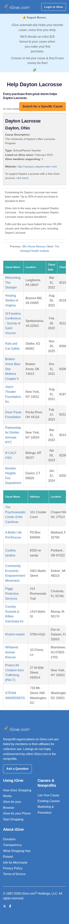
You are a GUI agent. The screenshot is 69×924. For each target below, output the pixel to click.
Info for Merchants (15, 862)
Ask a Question (17, 768)
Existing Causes (49, 801)
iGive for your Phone (17, 813)
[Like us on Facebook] (10, 906)
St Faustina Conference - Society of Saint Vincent (13, 323)
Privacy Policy (12, 868)
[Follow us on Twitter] (4, 906)
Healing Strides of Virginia (11, 300)
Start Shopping (13, 819)
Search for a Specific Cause (42, 106)
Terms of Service (14, 874)
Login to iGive (53, 6)
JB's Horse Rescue (33, 246)
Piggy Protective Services (12, 593)
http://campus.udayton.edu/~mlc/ (37, 166)
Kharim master (15, 634)
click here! (22, 177)
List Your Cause (48, 795)
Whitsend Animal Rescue (11, 652)
